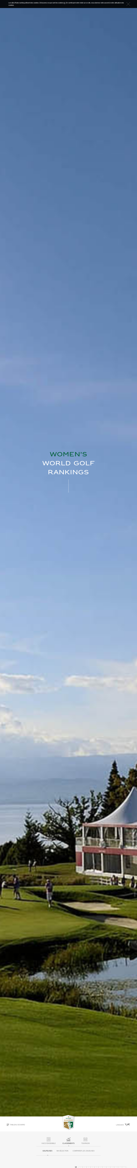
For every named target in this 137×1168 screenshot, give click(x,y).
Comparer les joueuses (83, 1151)
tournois (85, 1143)
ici (64, 3)
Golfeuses (47, 1151)
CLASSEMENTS (68, 1143)
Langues (120, 1125)
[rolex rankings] (68, 1122)
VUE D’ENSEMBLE (48, 1143)
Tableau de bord (17, 1125)
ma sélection (62, 1151)
